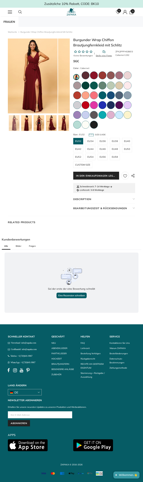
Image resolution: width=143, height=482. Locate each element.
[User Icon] (125, 12)
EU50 (127, 149)
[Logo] (72, 12)
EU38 (115, 141)
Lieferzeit (84, 190)
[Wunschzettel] (125, 176)
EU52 (78, 156)
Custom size (82, 164)
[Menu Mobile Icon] (10, 12)
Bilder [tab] (18, 246)
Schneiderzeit (87, 186)
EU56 (103, 156)
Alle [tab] (6, 246)
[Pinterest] (28, 370)
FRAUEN (9, 21)
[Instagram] (15, 370)
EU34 (90, 141)
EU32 (78, 141)
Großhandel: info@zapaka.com (23, 349)
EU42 (78, 149)
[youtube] (21, 370)
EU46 (103, 149)
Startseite (12, 32)
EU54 (90, 156)
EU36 (103, 141)
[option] (33, 76)
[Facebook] (8, 370)
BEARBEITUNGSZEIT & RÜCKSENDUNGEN (100, 208)
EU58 (115, 156)
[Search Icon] (23, 12)
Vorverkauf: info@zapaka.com (23, 343)
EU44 (90, 149)
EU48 (115, 149)
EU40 (127, 141)
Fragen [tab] (32, 246)
